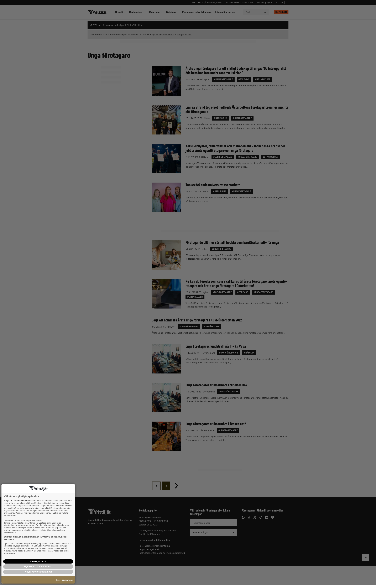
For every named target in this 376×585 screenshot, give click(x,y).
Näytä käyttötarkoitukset (38, 571)
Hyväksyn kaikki (38, 561)
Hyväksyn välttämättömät (38, 566)
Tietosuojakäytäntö (64, 580)
